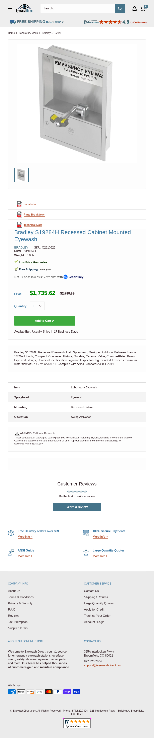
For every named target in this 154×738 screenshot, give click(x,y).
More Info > (100, 536)
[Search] (120, 8)
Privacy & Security (20, 603)
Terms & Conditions (21, 597)
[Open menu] (10, 8)
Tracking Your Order (97, 615)
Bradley (21, 247)
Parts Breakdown (34, 214)
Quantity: (20, 306)
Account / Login (94, 622)
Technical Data (33, 224)
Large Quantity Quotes (99, 603)
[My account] (135, 8)
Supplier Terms (18, 628)
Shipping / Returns (96, 597)
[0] (142, 8)
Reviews (13, 615)
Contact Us (91, 591)
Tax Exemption (17, 622)
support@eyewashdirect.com (103, 665)
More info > (25, 536)
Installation (30, 204)
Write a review (77, 507)
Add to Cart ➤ (45, 320)
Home (11, 32)
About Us (14, 591)
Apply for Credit (94, 609)
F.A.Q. (12, 609)
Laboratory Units (28, 32)
